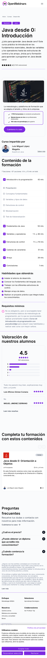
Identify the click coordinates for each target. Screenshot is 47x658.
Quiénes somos (6, 610)
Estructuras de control (15, 205)
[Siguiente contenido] (43, 446)
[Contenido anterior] (39, 446)
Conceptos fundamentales (16, 194)
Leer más (5, 589)
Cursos (9, 16)
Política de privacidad (36, 628)
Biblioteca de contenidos (9, 613)
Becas (4, 618)
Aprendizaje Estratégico (31, 601)
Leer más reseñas (10, 411)
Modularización (12, 211)
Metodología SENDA (8, 601)
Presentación (11, 188)
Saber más (41, 151)
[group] (23, 446)
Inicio (4, 16)
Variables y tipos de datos (16, 199)
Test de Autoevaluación (15, 217)
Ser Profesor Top (29, 610)
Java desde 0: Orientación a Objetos (19, 462)
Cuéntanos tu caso (14, 129)
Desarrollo (16, 16)
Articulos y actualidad (8, 616)
